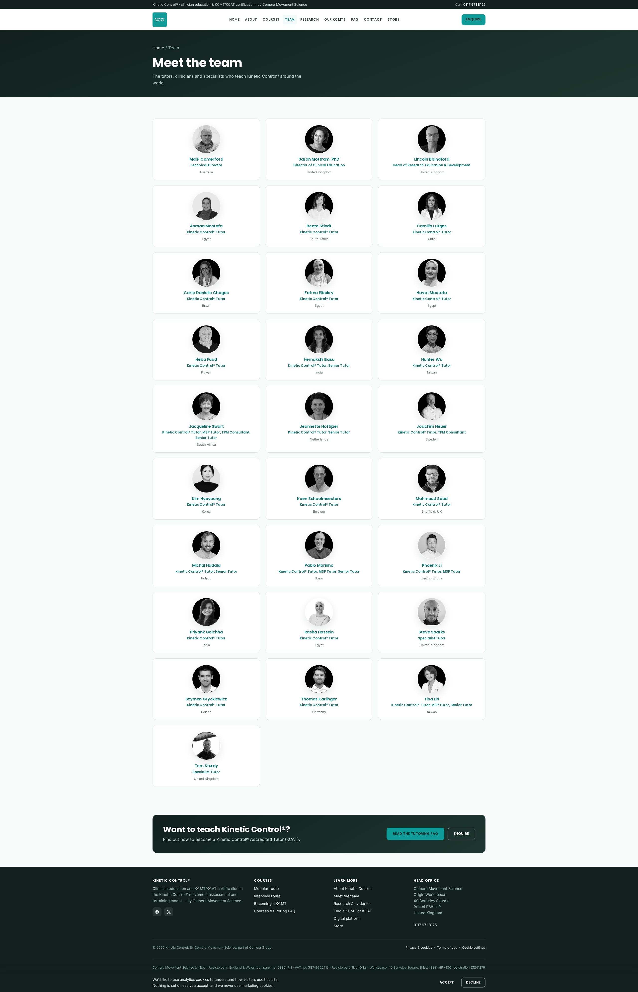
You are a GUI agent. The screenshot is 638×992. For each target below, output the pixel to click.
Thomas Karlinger (319, 699)
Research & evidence (352, 903)
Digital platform (347, 918)
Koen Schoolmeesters (319, 498)
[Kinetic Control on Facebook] (157, 911)
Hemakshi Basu (319, 359)
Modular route (266, 888)
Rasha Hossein (319, 632)
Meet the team (346, 896)
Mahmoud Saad (432, 498)
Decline (473, 982)
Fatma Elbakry (319, 293)
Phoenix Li (431, 565)
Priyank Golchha (206, 632)
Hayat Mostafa (431, 293)
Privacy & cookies (418, 947)
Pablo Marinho (319, 565)
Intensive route (267, 896)
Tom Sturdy (206, 766)
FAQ (354, 19)
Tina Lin (431, 699)
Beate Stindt (319, 226)
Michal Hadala (206, 565)
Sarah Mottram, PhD (319, 159)
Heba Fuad (206, 359)
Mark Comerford (206, 159)
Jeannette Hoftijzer (319, 426)
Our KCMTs (335, 19)
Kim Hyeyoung (206, 498)
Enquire (473, 19)
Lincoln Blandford (431, 159)
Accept (447, 982)
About (251, 19)
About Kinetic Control (353, 888)
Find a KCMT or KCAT (353, 911)
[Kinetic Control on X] (168, 911)
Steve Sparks (431, 632)
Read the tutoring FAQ (415, 833)
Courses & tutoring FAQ (274, 911)
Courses (271, 19)
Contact (373, 19)
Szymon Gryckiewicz (206, 699)
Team (290, 19)
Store (393, 19)
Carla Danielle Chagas (206, 293)
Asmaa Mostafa (206, 226)
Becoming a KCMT (270, 903)
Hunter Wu (431, 359)
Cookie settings (473, 947)
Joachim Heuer (431, 426)
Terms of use (447, 947)
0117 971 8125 (474, 4)
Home (234, 19)
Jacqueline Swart (206, 426)
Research (309, 19)
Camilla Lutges (432, 226)
